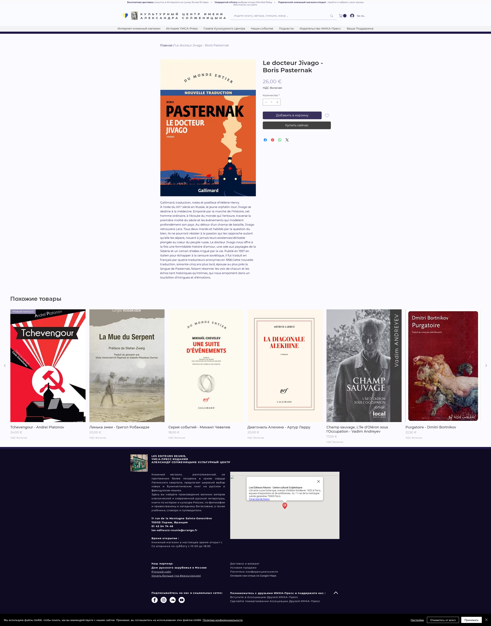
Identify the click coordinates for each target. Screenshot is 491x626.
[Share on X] (287, 140)
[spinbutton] (271, 102)
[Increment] (277, 102)
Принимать (472, 620)
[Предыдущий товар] (4, 365)
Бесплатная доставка (140, 2)
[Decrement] (265, 102)
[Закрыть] (486, 620)
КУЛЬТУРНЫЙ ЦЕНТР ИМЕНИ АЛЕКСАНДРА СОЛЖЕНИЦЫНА (183, 16)
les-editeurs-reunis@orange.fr (175, 530)
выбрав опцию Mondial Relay (255, 2)
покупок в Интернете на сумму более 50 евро (181, 2)
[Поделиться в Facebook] (265, 140)
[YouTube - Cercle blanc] (182, 600)
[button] (343, 15)
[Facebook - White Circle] (155, 600)
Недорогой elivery (226, 2)
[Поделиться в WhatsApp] (280, 140)
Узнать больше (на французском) (176, 575)
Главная (166, 45)
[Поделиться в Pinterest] (272, 140)
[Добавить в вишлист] (327, 115)
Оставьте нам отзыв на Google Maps (253, 575)
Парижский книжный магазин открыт (302, 2)
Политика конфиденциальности (223, 620)
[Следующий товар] (486, 365)
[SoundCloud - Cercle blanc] (173, 600)
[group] (245, 376)
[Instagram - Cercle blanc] (164, 600)
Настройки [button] (417, 620)
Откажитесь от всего (443, 620)
